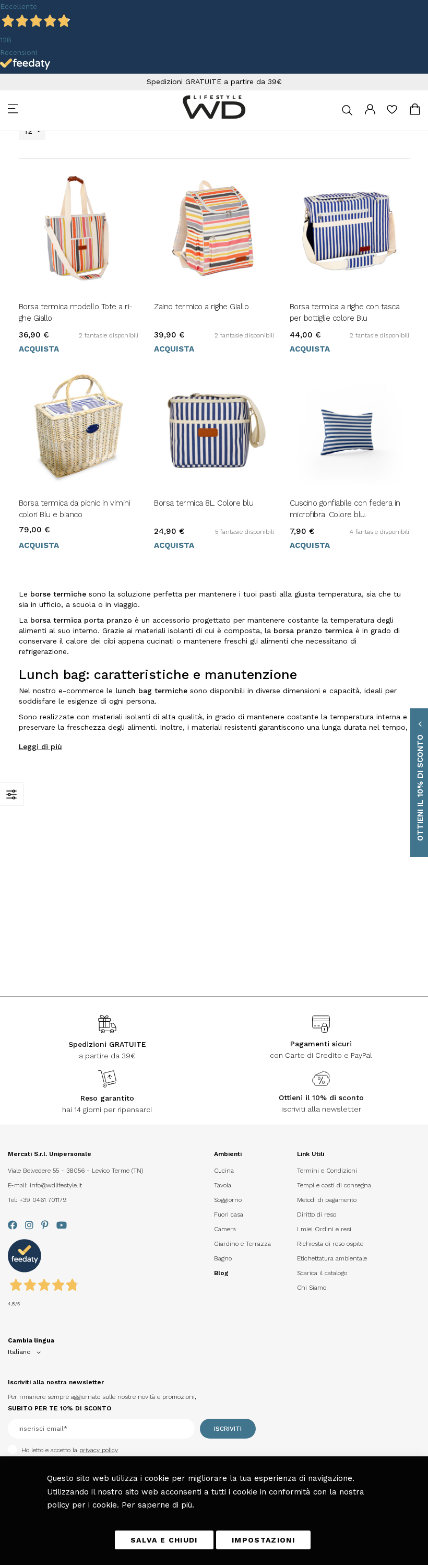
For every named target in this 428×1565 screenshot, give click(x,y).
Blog (221, 1273)
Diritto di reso (316, 1214)
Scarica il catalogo (322, 1273)
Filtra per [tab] (11, 794)
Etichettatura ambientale (332, 1258)
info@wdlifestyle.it (56, 1185)
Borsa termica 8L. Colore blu (203, 503)
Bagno (223, 1258)
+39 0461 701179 (43, 1200)
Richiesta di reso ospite (330, 1243)
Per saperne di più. (158, 1505)
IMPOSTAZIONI (263, 1540)
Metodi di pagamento (326, 1200)
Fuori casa (228, 1214)
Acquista (39, 349)
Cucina (224, 1170)
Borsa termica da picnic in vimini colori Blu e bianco (74, 508)
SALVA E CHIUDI (164, 1540)
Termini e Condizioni (327, 1170)
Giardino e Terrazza (242, 1243)
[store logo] (214, 107)
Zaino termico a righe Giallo (201, 306)
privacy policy (98, 1450)
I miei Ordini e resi (324, 1229)
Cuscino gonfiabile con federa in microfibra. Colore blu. (345, 508)
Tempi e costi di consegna (334, 1185)
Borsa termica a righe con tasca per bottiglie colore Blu (345, 312)
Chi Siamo (311, 1287)
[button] (26, 1352)
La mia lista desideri (392, 113)
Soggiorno (228, 1200)
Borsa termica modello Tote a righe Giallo (76, 312)
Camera (225, 1229)
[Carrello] (415, 111)
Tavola (222, 1185)
